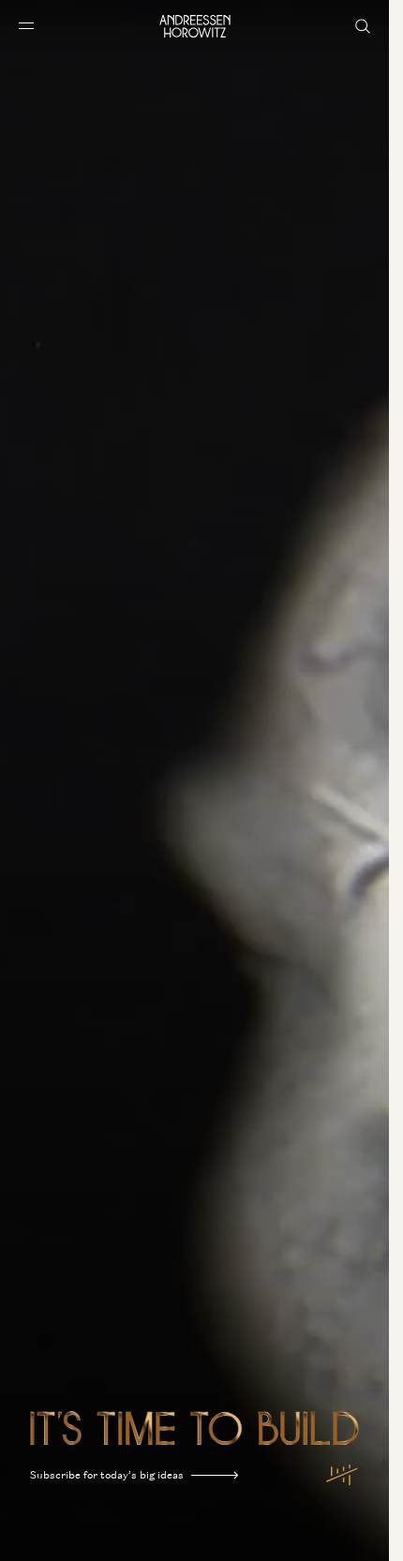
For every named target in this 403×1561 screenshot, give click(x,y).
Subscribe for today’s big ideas (107, 1474)
